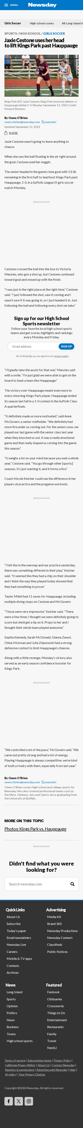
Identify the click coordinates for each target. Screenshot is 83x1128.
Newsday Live (16, 944)
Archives (13, 972)
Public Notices (57, 951)
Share (13, 133)
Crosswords (55, 1006)
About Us (13, 917)
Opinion (12, 1006)
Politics (12, 1013)
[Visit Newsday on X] (19, 1101)
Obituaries (54, 999)
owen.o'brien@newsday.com (22, 122)
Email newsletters (19, 937)
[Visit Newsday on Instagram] (29, 1101)
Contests (13, 965)
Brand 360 (54, 924)
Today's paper (16, 931)
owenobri (50, 122)
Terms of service (14, 1060)
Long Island (14, 992)
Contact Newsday (63, 1065)
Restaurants (55, 1027)
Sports (10, 33)
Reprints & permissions (19, 1069)
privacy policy (61, 356)
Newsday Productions (62, 931)
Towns (11, 1034)
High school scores (42, 23)
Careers (12, 951)
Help (73, 1069)
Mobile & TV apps (19, 958)
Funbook (53, 992)
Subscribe (14, 924)
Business (13, 1027)
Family (51, 1034)
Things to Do (56, 1013)
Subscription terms (40, 1060)
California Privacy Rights (20, 1065)
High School (30, 33)
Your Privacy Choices (32, 1074)
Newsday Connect (60, 937)
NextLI (52, 1048)
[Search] (72, 884)
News (11, 1020)
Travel (51, 1041)
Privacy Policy (62, 1060)
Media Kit (54, 917)
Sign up (66, 346)
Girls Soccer (12, 23)
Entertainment (57, 1020)
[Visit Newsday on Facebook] (8, 1101)
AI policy (10, 1074)
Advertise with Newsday (51, 1069)
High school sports (20, 1041)
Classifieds (54, 944)
